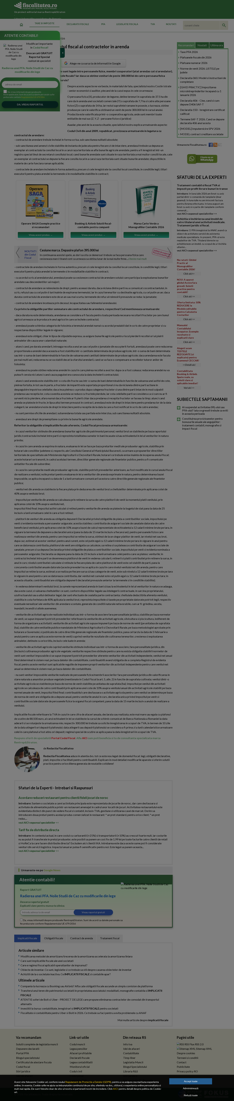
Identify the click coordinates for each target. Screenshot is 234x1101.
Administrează (190, 1088)
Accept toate (191, 1081)
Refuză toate (191, 1095)
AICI (115, 1088)
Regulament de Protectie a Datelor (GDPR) (88, 1081)
